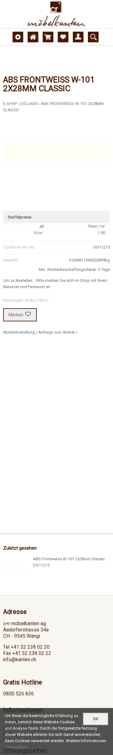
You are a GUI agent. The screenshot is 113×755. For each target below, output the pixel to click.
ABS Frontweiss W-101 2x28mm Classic (69, 559)
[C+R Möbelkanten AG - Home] (56, 14)
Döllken (29, 103)
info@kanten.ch (19, 660)
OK (95, 718)
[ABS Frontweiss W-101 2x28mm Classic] (15, 568)
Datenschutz (16, 747)
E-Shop (10, 103)
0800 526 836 (18, 694)
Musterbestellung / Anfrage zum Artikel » (40, 332)
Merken (16, 314)
